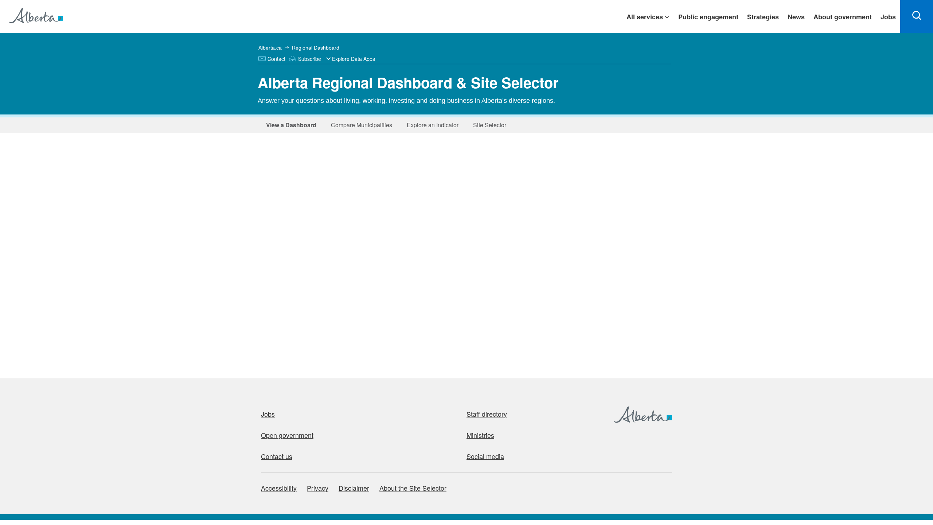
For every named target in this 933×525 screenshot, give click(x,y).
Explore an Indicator (430, 125)
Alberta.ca (270, 48)
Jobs (268, 414)
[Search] (916, 16)
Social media (485, 456)
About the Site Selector (412, 488)
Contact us (276, 456)
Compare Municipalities (359, 125)
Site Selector (487, 125)
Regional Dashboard (315, 48)
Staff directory (486, 414)
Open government (287, 435)
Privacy (317, 488)
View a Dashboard (290, 125)
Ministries (480, 435)
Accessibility (279, 488)
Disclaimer (354, 488)
